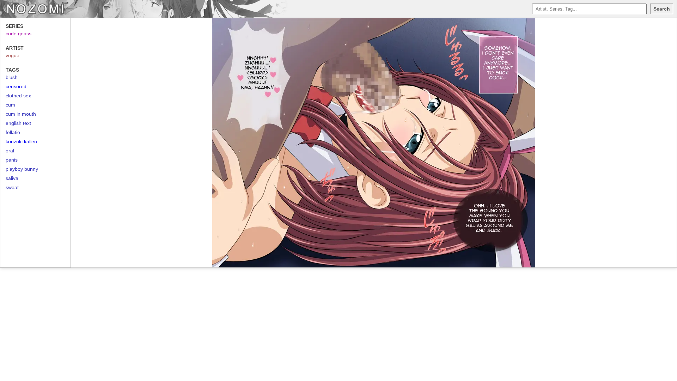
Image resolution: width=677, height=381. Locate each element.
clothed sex (18, 95)
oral (10, 150)
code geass (18, 33)
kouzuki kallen (21, 141)
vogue (12, 55)
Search (661, 9)
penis (12, 160)
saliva (12, 178)
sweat (12, 187)
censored (16, 86)
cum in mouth (21, 114)
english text (18, 123)
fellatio (13, 132)
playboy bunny (22, 169)
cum (10, 105)
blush (12, 77)
